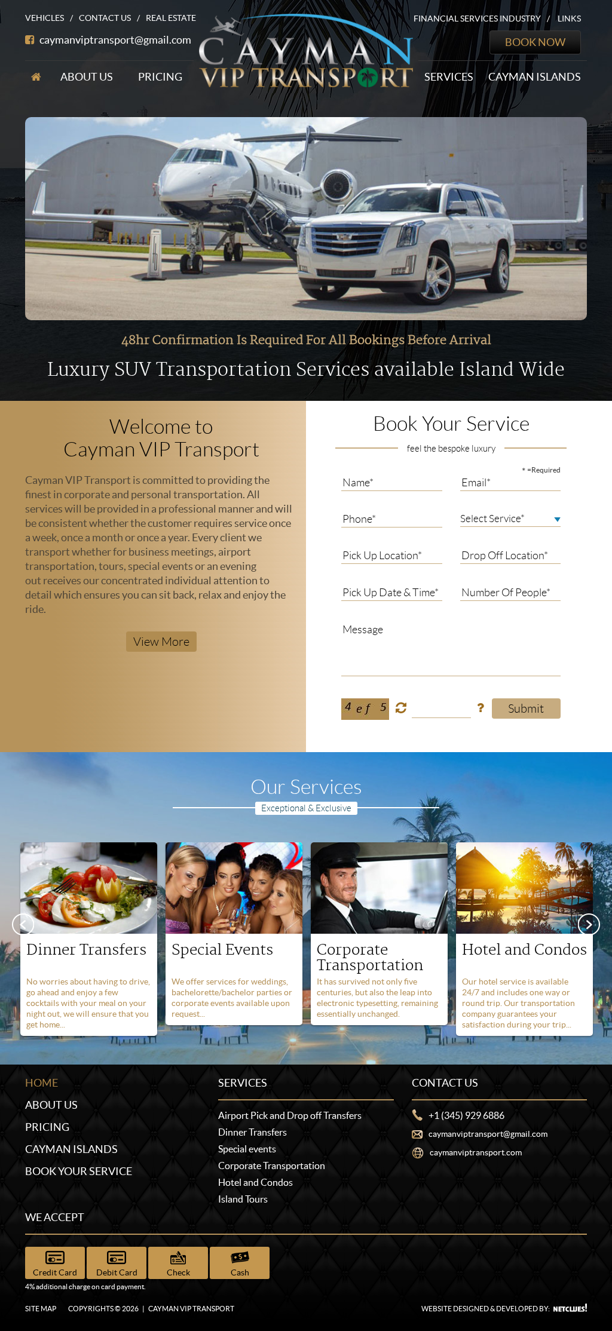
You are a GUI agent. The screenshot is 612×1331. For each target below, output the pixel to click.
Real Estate (171, 18)
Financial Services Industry (477, 18)
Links (569, 18)
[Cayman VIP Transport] (305, 50)
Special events (247, 1148)
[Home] (36, 76)
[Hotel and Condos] (524, 887)
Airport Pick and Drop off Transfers (290, 1115)
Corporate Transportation (370, 958)
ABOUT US (51, 1105)
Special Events (222, 950)
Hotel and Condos (524, 950)
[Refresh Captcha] (401, 707)
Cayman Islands (534, 76)
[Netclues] (570, 1308)
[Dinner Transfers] (88, 887)
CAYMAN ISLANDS (71, 1149)
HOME (41, 1083)
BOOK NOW (535, 42)
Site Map (40, 1308)
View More (161, 641)
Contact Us (105, 18)
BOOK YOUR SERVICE (78, 1171)
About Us (86, 76)
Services (448, 76)
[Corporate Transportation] (379, 887)
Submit (526, 708)
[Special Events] (234, 887)
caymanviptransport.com (476, 1152)
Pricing (160, 76)
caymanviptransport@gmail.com (115, 39)
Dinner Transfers (86, 950)
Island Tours (243, 1199)
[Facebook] (29, 39)
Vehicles (44, 18)
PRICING (47, 1127)
